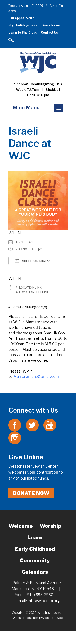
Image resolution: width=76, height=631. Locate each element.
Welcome (21, 526)
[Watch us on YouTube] (49, 425)
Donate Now (31, 493)
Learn (34, 537)
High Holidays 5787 (23, 25)
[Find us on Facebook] (14, 425)
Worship (50, 526)
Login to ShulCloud (22, 32)
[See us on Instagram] (14, 437)
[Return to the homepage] (38, 62)
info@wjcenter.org (44, 600)
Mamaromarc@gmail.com (36, 376)
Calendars (35, 572)
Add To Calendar (34, 261)
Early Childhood (35, 549)
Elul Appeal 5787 (21, 18)
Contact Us (49, 32)
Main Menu (26, 107)
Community (35, 560)
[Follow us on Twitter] (32, 425)
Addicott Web (53, 618)
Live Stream (50, 25)
